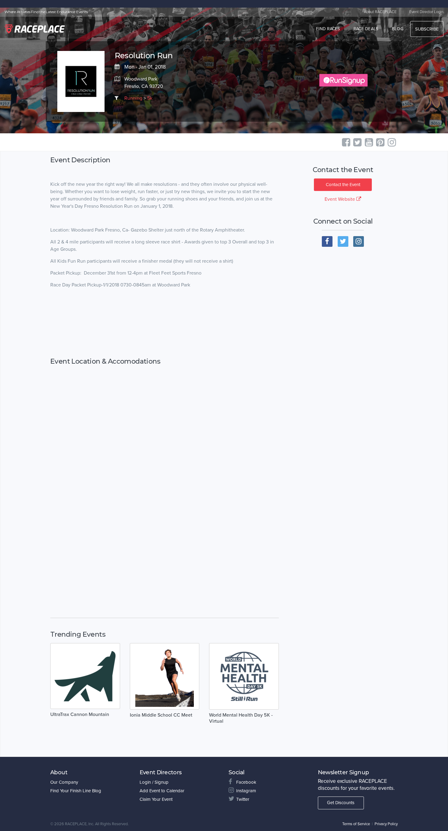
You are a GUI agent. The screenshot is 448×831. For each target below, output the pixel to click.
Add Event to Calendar (162, 790)
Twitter (242, 799)
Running (133, 98)
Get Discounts (340, 802)
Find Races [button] (328, 28)
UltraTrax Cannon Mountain (79, 714)
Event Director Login (426, 11)
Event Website (340, 199)
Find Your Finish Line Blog (75, 790)
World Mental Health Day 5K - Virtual (241, 718)
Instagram (246, 790)
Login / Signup (154, 782)
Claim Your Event (156, 799)
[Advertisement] (164, 323)
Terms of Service (356, 824)
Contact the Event (343, 184)
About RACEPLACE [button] (380, 11)
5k (149, 98)
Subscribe (427, 29)
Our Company (64, 782)
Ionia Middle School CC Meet (161, 715)
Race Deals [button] (366, 28)
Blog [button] (398, 28)
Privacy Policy (386, 824)
